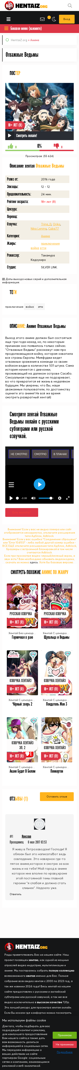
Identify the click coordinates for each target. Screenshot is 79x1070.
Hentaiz (30, 5)
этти (43, 248)
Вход (66, 19)
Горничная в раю (22, 637)
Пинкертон (56, 771)
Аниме (45, 236)
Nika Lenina (39, 228)
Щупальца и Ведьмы (56, 637)
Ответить (16, 894)
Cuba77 (53, 228)
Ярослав (26, 836)
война (35, 248)
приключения (50, 243)
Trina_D (46, 224)
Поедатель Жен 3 (56, 704)
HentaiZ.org (19, 40)
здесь (34, 562)
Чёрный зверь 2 (22, 704)
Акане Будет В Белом (22, 771)
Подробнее (65, 1052)
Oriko (56, 224)
